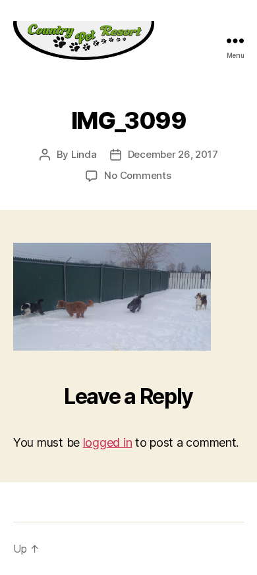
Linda (84, 154)
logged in (107, 442)
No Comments (137, 175)
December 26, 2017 (173, 154)
